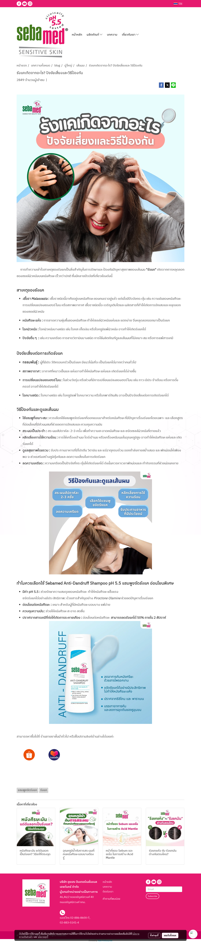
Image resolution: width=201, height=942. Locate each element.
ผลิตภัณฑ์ (93, 34)
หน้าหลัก (77, 34)
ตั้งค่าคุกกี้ (154, 935)
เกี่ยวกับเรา (129, 34)
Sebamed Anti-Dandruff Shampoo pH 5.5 (83, 583)
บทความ (112, 34)
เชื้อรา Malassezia (35, 298)
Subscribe (152, 896)
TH (180, 3)
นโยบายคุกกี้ (43, 937)
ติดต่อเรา (108, 892)
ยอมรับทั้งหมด (170, 935)
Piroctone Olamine (107, 598)
